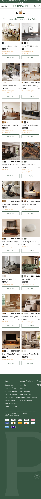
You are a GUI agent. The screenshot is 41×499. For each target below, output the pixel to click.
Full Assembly (25, 394)
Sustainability (25, 391)
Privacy (11, 415)
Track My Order (10, 388)
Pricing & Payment (12, 394)
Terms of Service (11, 407)
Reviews (23, 388)
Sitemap (16, 415)
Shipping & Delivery (12, 391)
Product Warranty (11, 403)
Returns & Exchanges (12, 397)
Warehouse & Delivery (28, 397)
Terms (6, 415)
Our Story (24, 385)
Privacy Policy (10, 400)
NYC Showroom (26, 400)
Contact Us (9, 385)
